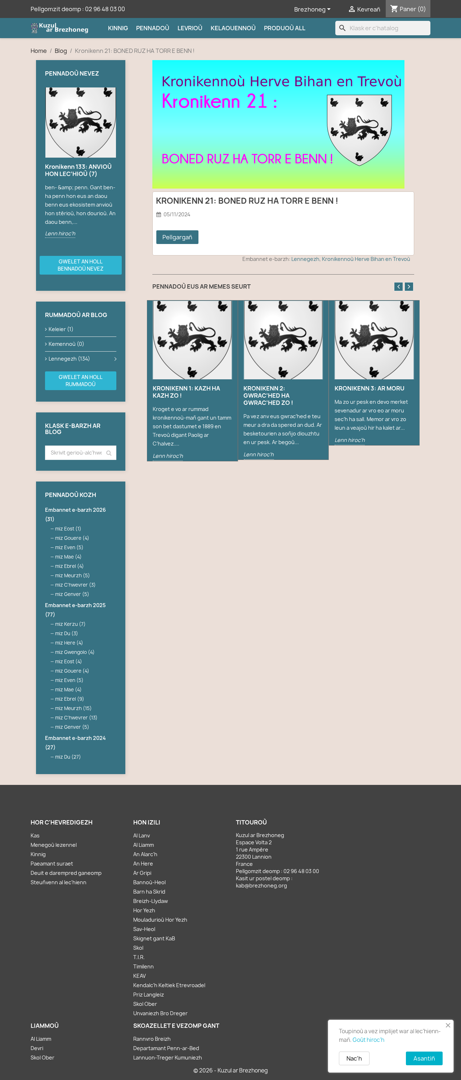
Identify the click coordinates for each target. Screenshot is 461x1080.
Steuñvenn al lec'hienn (58, 882)
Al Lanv (141, 835)
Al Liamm (143, 844)
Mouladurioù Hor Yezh (160, 919)
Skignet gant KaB (154, 938)
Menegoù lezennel (54, 844)
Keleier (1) (61, 329)
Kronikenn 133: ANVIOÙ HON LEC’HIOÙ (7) (78, 170)
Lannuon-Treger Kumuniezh (167, 1057)
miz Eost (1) (68, 528)
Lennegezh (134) (69, 358)
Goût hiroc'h (368, 1040)
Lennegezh (305, 259)
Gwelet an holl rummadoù (81, 381)
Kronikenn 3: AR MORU (369, 388)
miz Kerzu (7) (70, 624)
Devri (37, 1048)
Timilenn (143, 966)
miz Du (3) (66, 633)
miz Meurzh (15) (73, 708)
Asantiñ (424, 1058)
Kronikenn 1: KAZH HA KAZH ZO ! (186, 391)
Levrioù (190, 28)
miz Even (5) (69, 547)
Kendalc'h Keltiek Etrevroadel (169, 985)
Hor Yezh (144, 910)
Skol (138, 947)
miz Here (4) (69, 643)
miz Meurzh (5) (72, 575)
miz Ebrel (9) (69, 699)
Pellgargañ (177, 237)
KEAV (139, 975)
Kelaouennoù (233, 28)
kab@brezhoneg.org (261, 885)
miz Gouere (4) (72, 538)
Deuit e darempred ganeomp (66, 872)
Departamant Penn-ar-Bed (166, 1048)
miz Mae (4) (68, 556)
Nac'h (354, 1058)
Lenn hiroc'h (60, 233)
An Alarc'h (145, 854)
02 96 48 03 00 (105, 9)
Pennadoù (152, 28)
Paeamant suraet (52, 863)
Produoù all (284, 28)
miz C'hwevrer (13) (76, 717)
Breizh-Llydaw (150, 901)
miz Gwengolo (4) (75, 652)
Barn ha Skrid (149, 891)
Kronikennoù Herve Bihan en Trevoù (366, 259)
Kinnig (118, 28)
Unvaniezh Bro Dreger (160, 1013)
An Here (143, 863)
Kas (35, 835)
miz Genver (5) (72, 594)
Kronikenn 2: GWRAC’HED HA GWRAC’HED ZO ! (268, 395)
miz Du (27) (68, 757)
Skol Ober (145, 1003)
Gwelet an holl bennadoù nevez (80, 265)
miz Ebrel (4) (69, 566)
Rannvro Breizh (152, 1038)
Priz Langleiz (148, 994)
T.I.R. (139, 957)
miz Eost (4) (68, 661)
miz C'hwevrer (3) (75, 585)
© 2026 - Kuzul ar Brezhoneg (230, 1070)
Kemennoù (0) (66, 343)
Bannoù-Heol (149, 882)
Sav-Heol (144, 929)
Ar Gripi (142, 872)
